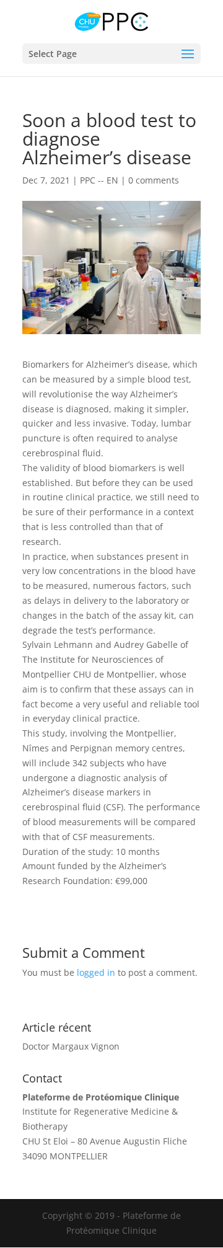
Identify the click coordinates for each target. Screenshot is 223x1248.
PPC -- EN (99, 180)
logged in (96, 972)
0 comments (153, 180)
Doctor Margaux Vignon (71, 1046)
